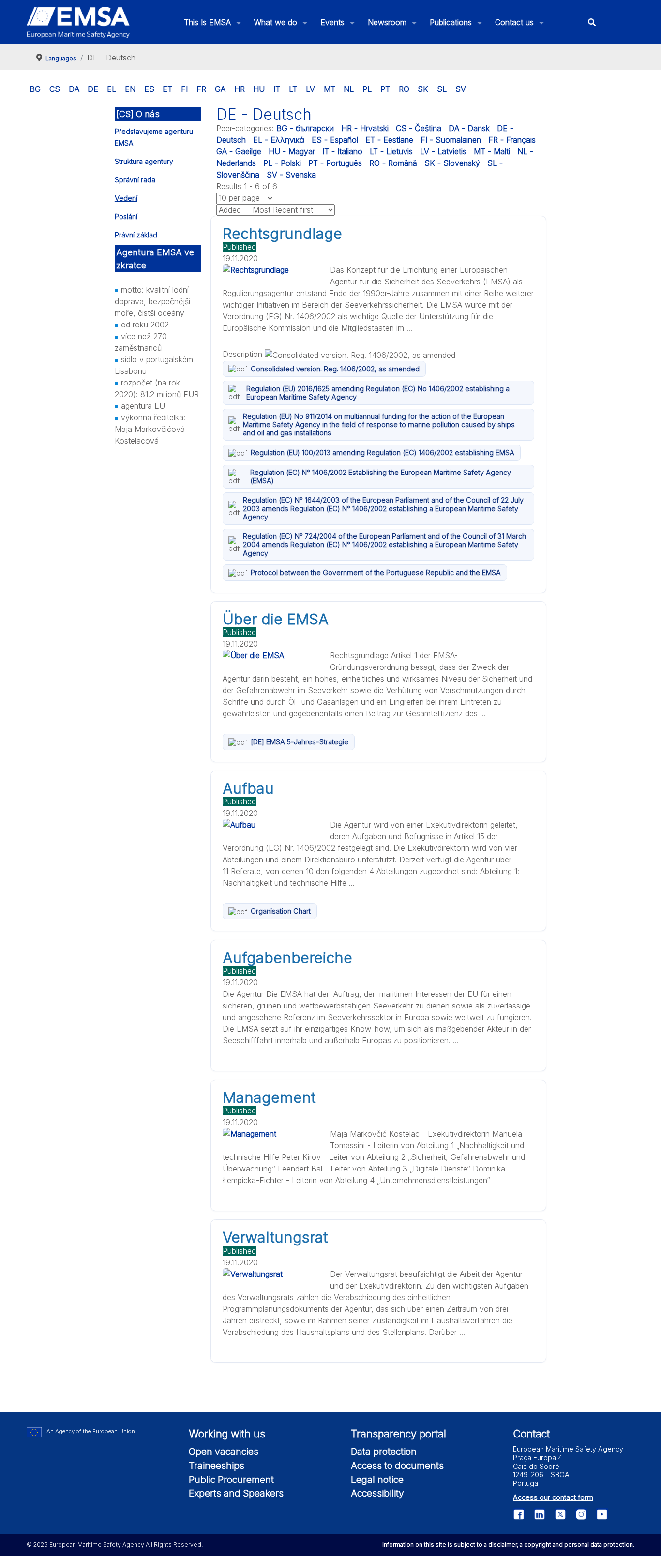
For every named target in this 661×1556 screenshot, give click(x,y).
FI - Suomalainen (451, 140)
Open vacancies (223, 1451)
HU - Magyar (292, 151)
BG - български (305, 128)
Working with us (227, 1433)
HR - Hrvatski (365, 128)
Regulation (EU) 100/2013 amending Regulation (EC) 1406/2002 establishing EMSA (382, 452)
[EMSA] (78, 22)
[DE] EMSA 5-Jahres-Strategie (299, 742)
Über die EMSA (276, 619)
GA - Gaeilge (238, 151)
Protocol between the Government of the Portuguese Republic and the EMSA (376, 572)
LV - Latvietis (443, 151)
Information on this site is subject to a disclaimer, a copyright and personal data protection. (508, 1544)
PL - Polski (282, 163)
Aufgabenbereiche (287, 957)
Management (269, 1097)
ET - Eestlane (389, 140)
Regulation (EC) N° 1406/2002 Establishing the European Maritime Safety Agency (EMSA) (380, 476)
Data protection (384, 1451)
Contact (531, 1433)
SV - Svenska (291, 174)
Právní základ (136, 235)
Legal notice (377, 1479)
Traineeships (216, 1465)
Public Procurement (231, 1479)
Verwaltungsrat (275, 1237)
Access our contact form (553, 1497)
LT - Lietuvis (391, 151)
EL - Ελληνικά (278, 140)
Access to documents (397, 1465)
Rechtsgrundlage (282, 233)
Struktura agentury (144, 161)
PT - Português (335, 163)
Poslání (126, 216)
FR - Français (512, 140)
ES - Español (335, 140)
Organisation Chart (281, 911)
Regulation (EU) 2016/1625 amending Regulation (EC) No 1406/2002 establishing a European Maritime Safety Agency (378, 393)
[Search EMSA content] (592, 22)
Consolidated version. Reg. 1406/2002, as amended (335, 369)
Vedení (126, 198)
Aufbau (248, 788)
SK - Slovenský (452, 163)
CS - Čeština (418, 128)
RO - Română (393, 163)
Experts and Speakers (236, 1493)
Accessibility (377, 1493)
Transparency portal (398, 1433)
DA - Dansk (469, 128)
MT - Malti (492, 151)
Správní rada (135, 180)
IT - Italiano (342, 151)
